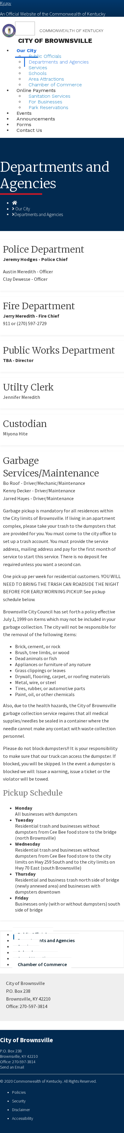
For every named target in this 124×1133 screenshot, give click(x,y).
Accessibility (22, 1118)
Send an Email (12, 1067)
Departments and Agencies (59, 62)
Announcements (36, 119)
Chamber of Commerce (42, 964)
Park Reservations (48, 107)
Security (19, 1101)
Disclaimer (21, 1109)
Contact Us (29, 130)
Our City (22, 209)
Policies (19, 1092)
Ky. (5, 3)
